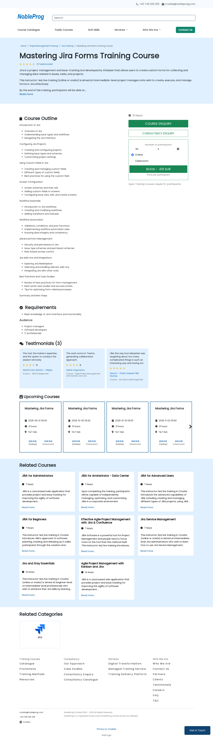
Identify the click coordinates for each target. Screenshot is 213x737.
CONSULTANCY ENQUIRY (158, 133)
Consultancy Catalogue (81, 679)
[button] (190, 427)
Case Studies (73, 669)
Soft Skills (93, 30)
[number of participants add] (178, 149)
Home (23, 46)
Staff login (106, 735)
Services (120, 30)
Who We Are (151, 30)
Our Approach (74, 663)
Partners (159, 674)
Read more (26, 94)
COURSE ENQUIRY (158, 123)
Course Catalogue (29, 30)
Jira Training (67, 46)
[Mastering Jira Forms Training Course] (34, 16)
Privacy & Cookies (106, 729)
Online (139, 154)
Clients (158, 679)
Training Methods (32, 674)
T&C (156, 700)
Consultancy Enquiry (79, 674)
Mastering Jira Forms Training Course (95, 46)
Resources (26, 679)
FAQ (156, 695)
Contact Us (185, 30)
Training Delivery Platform (127, 674)
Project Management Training (44, 46)
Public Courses (64, 30)
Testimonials (162, 685)
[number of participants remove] (137, 149)
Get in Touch (197, 730)
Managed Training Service (127, 669)
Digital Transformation (124, 663)
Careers (159, 690)
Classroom (141, 161)
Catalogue (26, 663)
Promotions (27, 669)
